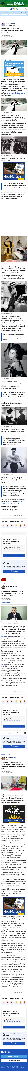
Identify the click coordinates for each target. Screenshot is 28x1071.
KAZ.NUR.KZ (13, 93)
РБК (2, 664)
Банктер (8, 754)
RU (23, 9)
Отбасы (3, 20)
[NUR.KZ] (14, 9)
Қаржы (3, 754)
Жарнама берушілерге (14, 1060)
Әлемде (3, 583)
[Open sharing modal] (18, 733)
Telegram (18, 508)
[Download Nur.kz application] (14, 3)
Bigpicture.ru (21, 93)
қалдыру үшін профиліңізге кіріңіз (12, 549)
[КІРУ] (25, 9)
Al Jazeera (4, 636)
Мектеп (8, 20)
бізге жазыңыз (18, 515)
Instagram (15, 571)
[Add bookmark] (25, 733)
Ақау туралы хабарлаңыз (14, 1056)
